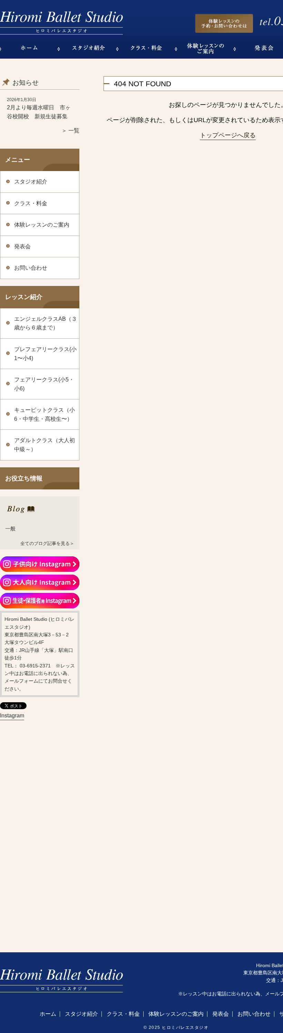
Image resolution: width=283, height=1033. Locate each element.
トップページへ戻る (228, 135)
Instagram (12, 715)
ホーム (48, 1014)
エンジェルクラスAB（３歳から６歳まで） (45, 323)
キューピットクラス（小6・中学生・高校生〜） (44, 414)
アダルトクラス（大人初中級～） (44, 444)
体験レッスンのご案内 (41, 225)
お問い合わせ (30, 268)
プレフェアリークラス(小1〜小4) (45, 353)
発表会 (22, 246)
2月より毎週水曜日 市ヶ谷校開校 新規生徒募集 (39, 112)
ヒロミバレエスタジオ (185, 1027)
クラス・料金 (30, 203)
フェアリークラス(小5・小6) (44, 384)
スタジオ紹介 (30, 182)
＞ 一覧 (70, 130)
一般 (10, 529)
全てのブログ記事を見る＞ (47, 543)
